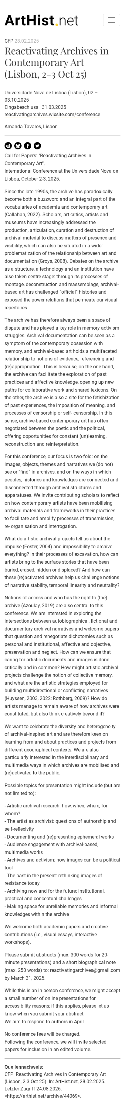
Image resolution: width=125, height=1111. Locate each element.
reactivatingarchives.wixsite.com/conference (52, 114)
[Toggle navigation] (111, 20)
